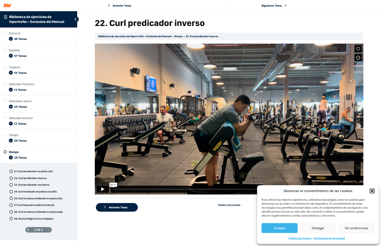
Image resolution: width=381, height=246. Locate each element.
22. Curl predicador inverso (202, 36)
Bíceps (178, 36)
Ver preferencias (356, 228)
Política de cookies (300, 238)
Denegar (318, 228)
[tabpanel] (229, 119)
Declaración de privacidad (329, 238)
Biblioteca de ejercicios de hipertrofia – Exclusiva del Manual (134, 36)
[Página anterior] (28, 229)
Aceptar (279, 228)
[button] (372, 191)
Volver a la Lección (229, 205)
